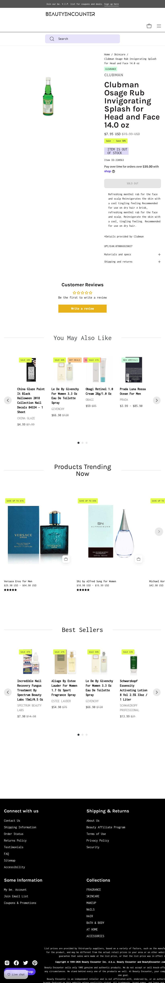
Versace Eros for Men (18, 581)
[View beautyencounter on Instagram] (7, 963)
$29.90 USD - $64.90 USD (20, 585)
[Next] (157, 400)
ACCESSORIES (95, 936)
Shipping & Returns (108, 811)
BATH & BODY (95, 922)
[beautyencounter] (70, 14)
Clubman (113, 75)
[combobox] (82, 38)
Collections (98, 880)
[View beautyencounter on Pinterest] (35, 963)
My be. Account (15, 889)
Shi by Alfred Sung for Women (96, 581)
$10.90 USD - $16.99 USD (93, 585)
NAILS (91, 909)
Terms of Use (96, 834)
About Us (93, 820)
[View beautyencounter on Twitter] (26, 963)
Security (93, 847)
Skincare (119, 54)
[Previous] (8, 400)
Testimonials (13, 847)
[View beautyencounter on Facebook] (16, 963)
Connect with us (21, 811)
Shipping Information (20, 827)
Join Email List (16, 896)
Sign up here (111, 4)
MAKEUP (91, 903)
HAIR (90, 916)
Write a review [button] (82, 308)
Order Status (13, 834)
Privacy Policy (98, 840)
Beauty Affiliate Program (106, 827)
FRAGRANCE (94, 889)
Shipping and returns (118, 261)
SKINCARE (93, 896)
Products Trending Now (82, 470)
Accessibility (14, 867)
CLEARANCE (110, 69)
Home (107, 54)
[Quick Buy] (66, 559)
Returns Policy (15, 840)
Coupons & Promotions (20, 903)
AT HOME (92, 929)
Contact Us (12, 820)
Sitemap (9, 860)
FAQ (6, 853)
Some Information (23, 880)
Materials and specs (117, 254)
